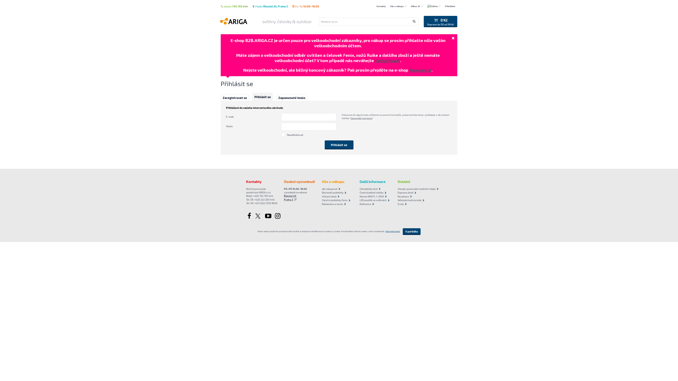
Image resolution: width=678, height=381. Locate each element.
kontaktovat (387, 60)
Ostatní (404, 181)
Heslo (229, 126)
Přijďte (271, 6)
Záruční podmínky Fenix (334, 200)
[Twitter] (258, 216)
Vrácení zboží (329, 196)
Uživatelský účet (369, 189)
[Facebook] (249, 216)
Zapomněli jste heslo (361, 118)
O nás (401, 204)
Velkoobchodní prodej (409, 200)
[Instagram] (278, 216)
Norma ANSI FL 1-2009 (372, 196)
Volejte (236, 6)
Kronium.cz (420, 69)
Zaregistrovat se (235, 97)
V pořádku (411, 231)
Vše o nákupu (397, 6)
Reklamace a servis (332, 204)
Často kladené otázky (371, 192)
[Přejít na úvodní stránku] (238, 21)
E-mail (230, 116)
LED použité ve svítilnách (373, 200)
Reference (365, 204)
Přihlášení (450, 6)
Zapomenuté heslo (291, 97)
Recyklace (403, 196)
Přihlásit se (262, 97)
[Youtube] (268, 216)
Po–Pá (307, 6)
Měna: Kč (415, 6)
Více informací (392, 231)
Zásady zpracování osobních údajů (415, 189)
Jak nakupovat (329, 189)
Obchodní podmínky (332, 192)
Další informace (373, 181)
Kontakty (381, 6)
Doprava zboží (405, 192)
